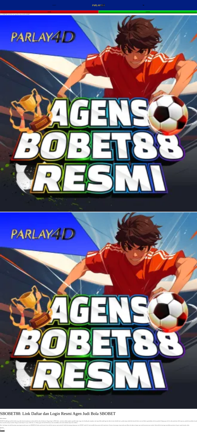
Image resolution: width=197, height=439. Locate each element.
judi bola (168, 421)
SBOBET (82, 425)
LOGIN (49, 12)
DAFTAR (148, 12)
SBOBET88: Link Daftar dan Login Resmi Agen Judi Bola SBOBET (16, 14)
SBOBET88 (2, 421)
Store (1, 14)
